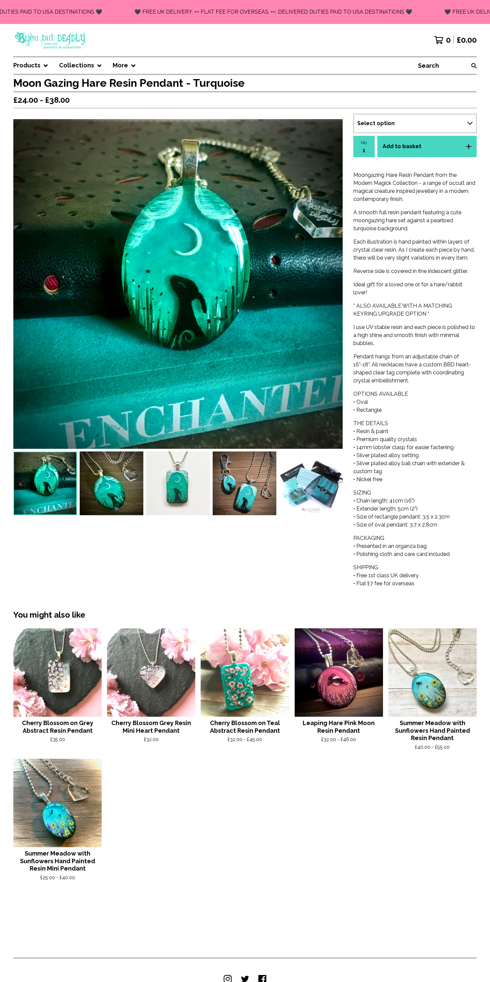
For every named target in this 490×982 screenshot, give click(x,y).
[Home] (50, 40)
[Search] (474, 65)
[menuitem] (30, 65)
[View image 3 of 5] (178, 483)
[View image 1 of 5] (45, 483)
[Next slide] (333, 284)
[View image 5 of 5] (311, 483)
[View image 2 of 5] (111, 483)
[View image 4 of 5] (244, 483)
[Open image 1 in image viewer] (178, 284)
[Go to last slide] (22, 284)
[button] (245, 12)
